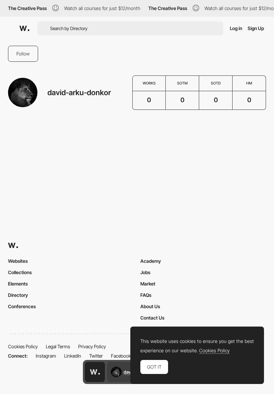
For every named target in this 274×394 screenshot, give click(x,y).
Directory (18, 295)
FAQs (145, 295)
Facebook (121, 356)
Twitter (96, 356)
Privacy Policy (92, 346)
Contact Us (152, 318)
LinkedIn (72, 356)
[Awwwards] (24, 28)
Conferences (22, 306)
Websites (18, 261)
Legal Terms (58, 346)
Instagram (46, 356)
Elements (18, 283)
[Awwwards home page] (95, 372)
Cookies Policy (23, 346)
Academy (150, 261)
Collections (20, 272)
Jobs (145, 272)
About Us (150, 306)
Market (147, 283)
